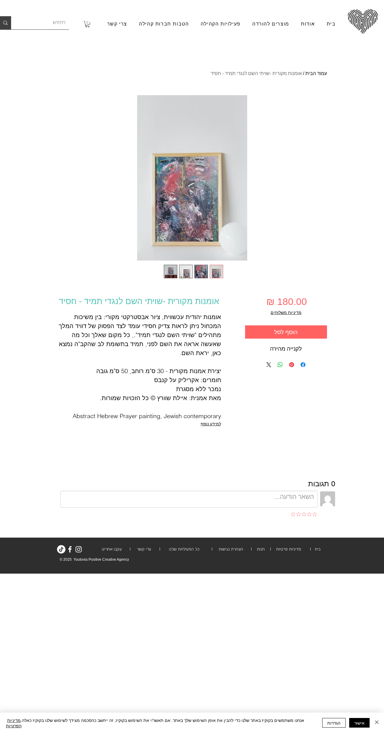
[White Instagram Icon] (78, 549)
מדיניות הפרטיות (14, 722)
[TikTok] (61, 549)
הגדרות (333, 723)
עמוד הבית (316, 73)
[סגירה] (376, 722)
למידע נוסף (211, 424)
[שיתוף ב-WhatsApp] (280, 364)
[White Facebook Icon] (70, 549)
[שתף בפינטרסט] (291, 364)
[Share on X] (268, 364)
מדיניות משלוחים (286, 312)
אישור (359, 723)
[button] (87, 24)
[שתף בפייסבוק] (303, 364)
